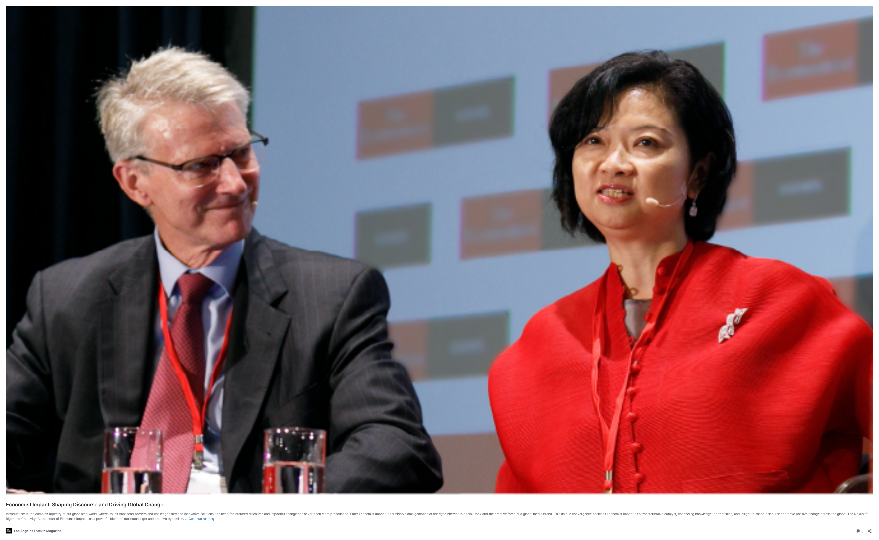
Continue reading (201, 519)
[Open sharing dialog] (870, 529)
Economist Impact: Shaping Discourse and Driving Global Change (84, 504)
